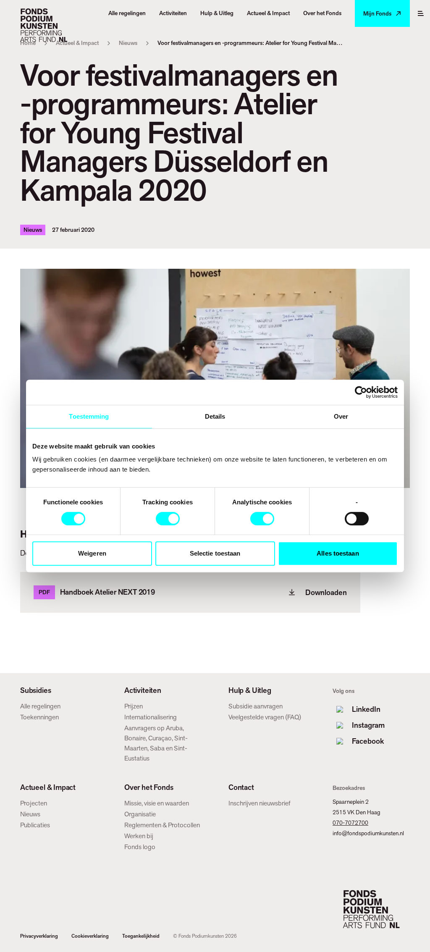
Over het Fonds (148, 787)
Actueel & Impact (48, 787)
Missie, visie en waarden (156, 803)
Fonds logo (139, 846)
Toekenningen (39, 717)
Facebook (368, 741)
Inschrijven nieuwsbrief (259, 803)
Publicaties (35, 825)
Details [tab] (215, 416)
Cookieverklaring (90, 936)
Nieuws (30, 814)
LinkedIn (366, 709)
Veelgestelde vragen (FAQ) (264, 717)
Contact (241, 787)
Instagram (368, 725)
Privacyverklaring (39, 936)
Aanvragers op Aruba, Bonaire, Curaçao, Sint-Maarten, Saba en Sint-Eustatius (156, 743)
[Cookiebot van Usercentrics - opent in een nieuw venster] (361, 392)
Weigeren (92, 553)
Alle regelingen (40, 706)
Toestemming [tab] (89, 416)
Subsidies (35, 690)
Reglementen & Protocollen (162, 825)
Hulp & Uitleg (249, 690)
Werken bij (138, 835)
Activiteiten (142, 690)
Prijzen (133, 706)
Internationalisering (150, 717)
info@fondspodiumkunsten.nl (368, 833)
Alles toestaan (338, 553)
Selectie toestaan (215, 553)
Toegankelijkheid (141, 936)
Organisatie (140, 814)
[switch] (168, 518)
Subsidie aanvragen (255, 706)
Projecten (33, 803)
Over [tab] (341, 416)
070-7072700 (350, 822)
